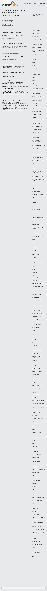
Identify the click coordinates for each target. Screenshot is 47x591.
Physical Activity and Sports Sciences (37, 434)
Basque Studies (35, 77)
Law (33, 342)
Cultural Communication (36, 163)
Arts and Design (35, 65)
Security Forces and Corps (36, 475)
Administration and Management (37, 25)
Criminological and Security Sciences (38, 157)
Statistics (34, 506)
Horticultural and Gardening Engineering (38, 283)
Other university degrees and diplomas (38, 418)
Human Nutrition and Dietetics (37, 289)
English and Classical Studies (37, 209)
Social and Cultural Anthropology (37, 480)
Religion (34, 464)
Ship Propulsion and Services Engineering (38, 478)
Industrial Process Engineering (37, 310)
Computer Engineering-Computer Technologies (39, 145)
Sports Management (35, 503)
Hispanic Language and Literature (37, 275)
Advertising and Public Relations (37, 28)
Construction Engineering (36, 152)
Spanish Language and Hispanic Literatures (38, 497)
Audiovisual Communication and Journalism (38, 72)
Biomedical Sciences (35, 83)
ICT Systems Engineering (36, 297)
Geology (34, 266)
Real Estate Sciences (36, 463)
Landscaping (34, 337)
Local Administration (35, 353)
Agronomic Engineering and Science (37, 39)
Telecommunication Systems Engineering (38, 522)
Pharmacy (34, 426)
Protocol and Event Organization (37, 454)
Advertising (34, 27)
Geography (34, 257)
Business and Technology (36, 93)
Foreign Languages (35, 245)
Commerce (34, 121)
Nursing (34, 409)
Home (3, 588)
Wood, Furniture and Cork (36, 552)
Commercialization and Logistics (37, 129)
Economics (34, 183)
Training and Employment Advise (37, 536)
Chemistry (34, 106)
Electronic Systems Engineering (37, 197)
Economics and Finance (36, 185)
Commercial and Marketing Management (38, 126)
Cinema (34, 108)
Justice (34, 330)
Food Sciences (35, 244)
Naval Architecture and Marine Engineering (38, 403)
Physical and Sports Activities (36, 435)
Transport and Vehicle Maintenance (37, 544)
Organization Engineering (36, 412)
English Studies (35, 215)
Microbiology (34, 382)
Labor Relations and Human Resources (38, 332)
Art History (34, 62)
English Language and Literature (37, 214)
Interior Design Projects (36, 321)
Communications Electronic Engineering (38, 134)
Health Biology (35, 272)
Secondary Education (36, 472)
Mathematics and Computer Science (37, 371)
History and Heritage (35, 280)
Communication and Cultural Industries (38, 132)
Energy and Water (35, 202)
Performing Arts (35, 423)
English (34, 206)
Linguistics (34, 348)
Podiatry (34, 443)
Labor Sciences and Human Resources (38, 336)
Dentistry (34, 166)
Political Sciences (35, 448)
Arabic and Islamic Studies (36, 56)
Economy (9, 13)
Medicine (34, 379)
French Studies (35, 250)
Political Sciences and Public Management (38, 449)
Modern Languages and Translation (37, 390)
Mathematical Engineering (36, 368)
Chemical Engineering (36, 105)
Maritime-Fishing (35, 360)
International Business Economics (37, 324)
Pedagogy (34, 421)
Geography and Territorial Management (38, 262)
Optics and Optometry (36, 410)
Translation (34, 538)
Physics (34, 440)
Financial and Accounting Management (38, 236)
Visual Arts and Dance (36, 550)
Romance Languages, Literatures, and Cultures (39, 469)
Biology (34, 80)
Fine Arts (34, 239)
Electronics (34, 199)
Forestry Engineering (35, 247)
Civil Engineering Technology (37, 114)
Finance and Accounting (36, 233)
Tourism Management (36, 535)
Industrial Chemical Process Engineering (38, 300)
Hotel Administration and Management (38, 286)
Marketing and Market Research (37, 365)
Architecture (34, 59)
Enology (34, 221)
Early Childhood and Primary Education (38, 176)
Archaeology (34, 57)
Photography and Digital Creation (37, 432)
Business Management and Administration (38, 96)
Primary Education (35, 451)
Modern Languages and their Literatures (38, 388)
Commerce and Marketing (36, 123)
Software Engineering (36, 492)
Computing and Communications (37, 148)
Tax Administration (35, 511)
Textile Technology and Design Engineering (38, 529)
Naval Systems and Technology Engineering (38, 407)
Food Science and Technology (37, 242)
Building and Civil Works (36, 86)
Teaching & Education (36, 514)
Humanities (34, 291)
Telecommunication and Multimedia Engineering (39, 517)
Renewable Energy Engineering (37, 466)
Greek (34, 269)
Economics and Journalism (36, 186)
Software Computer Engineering (37, 491)
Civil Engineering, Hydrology (36, 117)
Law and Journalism (35, 345)
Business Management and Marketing (38, 100)
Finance (34, 231)
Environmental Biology (36, 224)
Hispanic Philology (35, 277)
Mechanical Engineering (36, 374)
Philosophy (34, 429)
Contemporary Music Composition (37, 154)
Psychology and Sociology (36, 457)
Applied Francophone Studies (37, 47)
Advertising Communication (36, 30)
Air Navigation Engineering (36, 41)
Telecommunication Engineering (37, 519)
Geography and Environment (36, 259)
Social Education (35, 483)
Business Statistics (35, 103)
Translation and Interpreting (36, 541)
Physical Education (35, 437)
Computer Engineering (36, 137)
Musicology (34, 397)
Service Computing (35, 477)
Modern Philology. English (36, 394)
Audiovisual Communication (36, 71)
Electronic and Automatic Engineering (38, 194)
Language (34, 339)
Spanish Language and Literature (37, 500)
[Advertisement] (21, 23)
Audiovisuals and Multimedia (36, 74)
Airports (34, 42)
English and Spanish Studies (36, 212)
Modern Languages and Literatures (37, 385)
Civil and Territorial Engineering (37, 111)
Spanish (34, 494)
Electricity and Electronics (36, 191)
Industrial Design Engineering (37, 304)
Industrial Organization (36, 308)
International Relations (36, 327)
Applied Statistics (35, 54)
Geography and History (36, 260)
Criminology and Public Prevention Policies (38, 160)
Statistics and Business (36, 508)
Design (34, 168)
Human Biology (35, 288)
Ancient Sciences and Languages (37, 44)
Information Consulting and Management (38, 313)
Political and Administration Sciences (37, 446)
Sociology (34, 489)
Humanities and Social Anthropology (37, 294)
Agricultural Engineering (36, 36)
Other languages (35, 415)
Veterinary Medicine (35, 547)
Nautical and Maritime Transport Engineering (38, 400)
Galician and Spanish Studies (37, 254)
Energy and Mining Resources (37, 200)
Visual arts (34, 549)
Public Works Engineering (36, 461)
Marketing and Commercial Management (38, 363)
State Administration (35, 505)
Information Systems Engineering (37, 316)
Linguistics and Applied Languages (37, 350)
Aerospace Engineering (36, 33)
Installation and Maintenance (36, 319)
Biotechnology (35, 85)
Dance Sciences (35, 165)
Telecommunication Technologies (37, 526)
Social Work (34, 486)
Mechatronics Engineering (36, 377)
